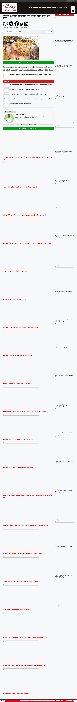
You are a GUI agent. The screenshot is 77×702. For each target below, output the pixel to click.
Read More (18, 118)
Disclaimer (11, 0)
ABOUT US (17, 0)
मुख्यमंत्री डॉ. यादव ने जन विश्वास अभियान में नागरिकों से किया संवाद (18, 439)
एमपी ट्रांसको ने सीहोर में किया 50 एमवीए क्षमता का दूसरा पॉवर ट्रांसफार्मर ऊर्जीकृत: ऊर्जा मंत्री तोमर (25, 215)
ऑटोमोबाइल (54, 7)
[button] (73, 4)
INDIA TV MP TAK (19, 114)
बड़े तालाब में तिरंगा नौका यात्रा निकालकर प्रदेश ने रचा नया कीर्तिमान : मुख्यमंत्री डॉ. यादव (23, 553)
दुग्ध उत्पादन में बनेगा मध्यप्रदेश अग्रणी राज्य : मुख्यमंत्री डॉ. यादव (17, 355)
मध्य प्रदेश (44, 7)
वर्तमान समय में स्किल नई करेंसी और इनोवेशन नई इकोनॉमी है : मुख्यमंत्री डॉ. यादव (20, 327)
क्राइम (40, 7)
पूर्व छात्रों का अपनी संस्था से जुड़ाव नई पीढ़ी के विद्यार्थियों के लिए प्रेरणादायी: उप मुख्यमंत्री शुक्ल (24, 665)
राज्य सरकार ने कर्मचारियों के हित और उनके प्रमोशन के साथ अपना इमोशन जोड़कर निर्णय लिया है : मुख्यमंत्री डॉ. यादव (30, 74)
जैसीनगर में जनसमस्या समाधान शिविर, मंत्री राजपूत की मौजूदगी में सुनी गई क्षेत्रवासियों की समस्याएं (24, 411)
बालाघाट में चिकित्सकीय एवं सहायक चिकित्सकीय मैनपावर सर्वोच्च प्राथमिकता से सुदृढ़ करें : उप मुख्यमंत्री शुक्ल (27, 243)
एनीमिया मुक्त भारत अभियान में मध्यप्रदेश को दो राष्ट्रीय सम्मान (16, 609)
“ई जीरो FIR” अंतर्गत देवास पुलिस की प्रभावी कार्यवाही (15, 271)
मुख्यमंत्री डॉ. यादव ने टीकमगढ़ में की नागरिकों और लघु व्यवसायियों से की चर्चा (20, 467)
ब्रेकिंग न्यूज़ (35, 7)
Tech (69, 7)
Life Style (65, 7)
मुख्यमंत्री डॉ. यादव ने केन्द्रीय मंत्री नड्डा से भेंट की (14, 299)
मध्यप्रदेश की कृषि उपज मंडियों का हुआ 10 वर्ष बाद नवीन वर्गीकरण (17, 383)
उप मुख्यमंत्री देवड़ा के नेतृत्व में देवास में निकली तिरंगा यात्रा (16, 693)
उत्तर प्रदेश (49, 7)
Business (59, 7)
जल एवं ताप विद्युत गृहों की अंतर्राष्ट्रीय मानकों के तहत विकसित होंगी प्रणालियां (20, 187)
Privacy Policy (5, 0)
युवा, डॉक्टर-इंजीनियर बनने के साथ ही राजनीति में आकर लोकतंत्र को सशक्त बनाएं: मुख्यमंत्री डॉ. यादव (25, 637)
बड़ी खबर (30, 7)
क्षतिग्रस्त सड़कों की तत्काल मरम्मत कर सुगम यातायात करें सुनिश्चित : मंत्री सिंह (20, 581)
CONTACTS (22, 0)
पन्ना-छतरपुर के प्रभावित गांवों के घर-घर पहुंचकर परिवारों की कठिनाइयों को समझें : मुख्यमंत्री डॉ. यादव (25, 525)
